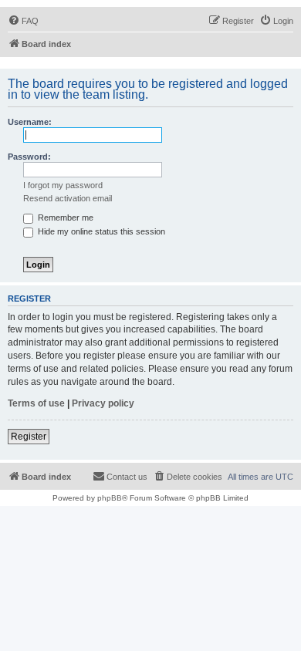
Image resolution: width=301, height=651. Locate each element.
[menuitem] (23, 21)
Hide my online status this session (100, 231)
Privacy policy (103, 403)
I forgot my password (63, 185)
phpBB (109, 498)
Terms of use (36, 403)
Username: (30, 121)
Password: (29, 156)
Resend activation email (67, 198)
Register (28, 436)
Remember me (64, 217)
